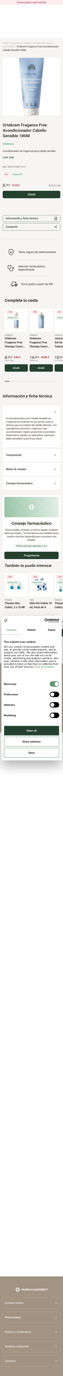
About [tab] (51, 629)
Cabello (27, 43)
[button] (31, 1317)
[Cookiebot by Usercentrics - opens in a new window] (45, 620)
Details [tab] (31, 629)
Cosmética (15, 43)
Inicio (5, 43)
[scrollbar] (31, 381)
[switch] (54, 694)
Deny (31, 752)
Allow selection (31, 741)
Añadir (16, 368)
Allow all (31, 730)
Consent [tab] (11, 629)
